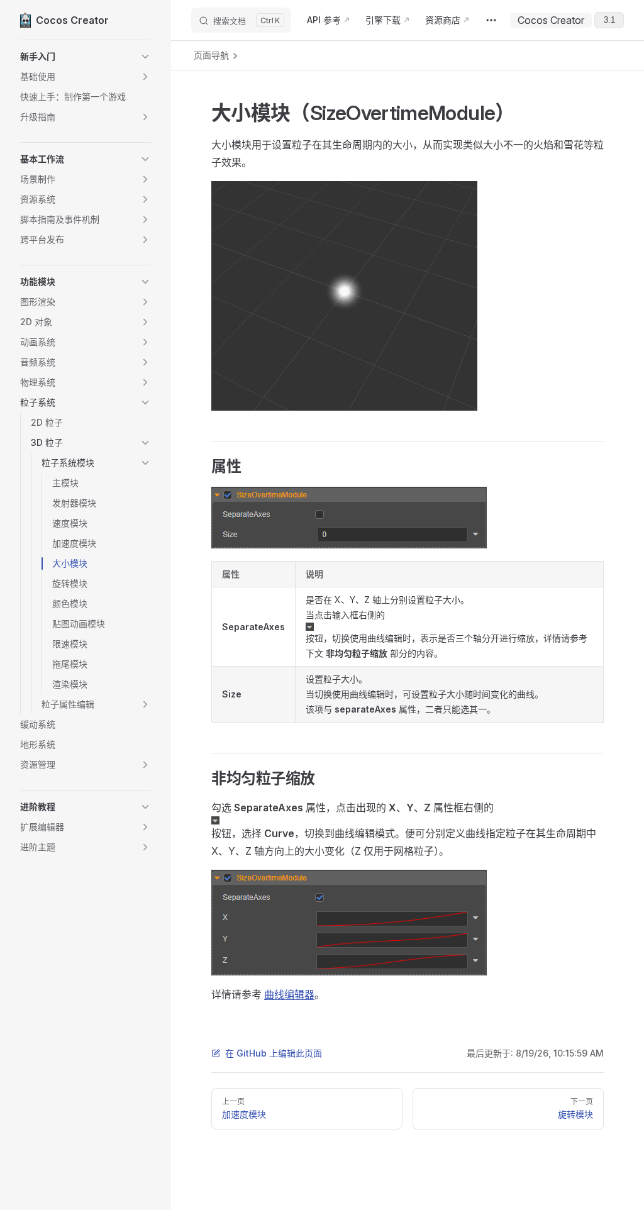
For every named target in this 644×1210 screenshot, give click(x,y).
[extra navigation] (491, 20)
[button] (85, 57)
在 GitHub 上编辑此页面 (273, 1053)
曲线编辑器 (289, 994)
